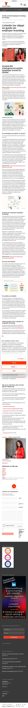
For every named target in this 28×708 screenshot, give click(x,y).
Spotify (3, 471)
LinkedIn (15, 19)
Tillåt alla (14, 362)
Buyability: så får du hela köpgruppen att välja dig (13, 653)
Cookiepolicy (4, 693)
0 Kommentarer (10, 19)
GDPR (3, 695)
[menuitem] (20, 5)
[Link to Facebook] (21, 704)
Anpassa (13, 366)
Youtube (4, 469)
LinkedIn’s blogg (19, 377)
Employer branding (17, 477)
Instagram (4, 474)
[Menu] (24, 5)
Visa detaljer (21, 358)
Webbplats (21, 507)
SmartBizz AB (5, 463)
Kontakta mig (6, 410)
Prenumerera (14, 637)
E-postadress (21, 504)
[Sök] (20, 5)
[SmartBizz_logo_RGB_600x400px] (11, 5)
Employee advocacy (9, 477)
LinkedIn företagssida (13, 479)
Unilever (4, 251)
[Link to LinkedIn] (17, 704)
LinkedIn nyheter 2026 (7, 658)
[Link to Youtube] (19, 704)
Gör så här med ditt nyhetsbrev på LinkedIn (11, 661)
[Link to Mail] (25, 704)
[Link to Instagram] (23, 704)
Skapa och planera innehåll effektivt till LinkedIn (13, 408)
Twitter (3, 475)
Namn (20, 498)
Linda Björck (21, 19)
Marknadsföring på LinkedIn (9, 406)
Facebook (4, 472)
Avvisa (14, 370)
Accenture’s (12, 245)
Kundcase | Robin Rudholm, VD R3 (9, 671)
